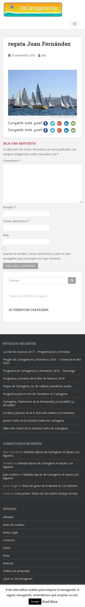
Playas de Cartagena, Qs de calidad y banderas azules (37, 386)
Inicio (6, 555)
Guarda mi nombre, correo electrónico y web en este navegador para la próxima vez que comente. (37, 256)
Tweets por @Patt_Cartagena (28, 296)
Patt (43, 55)
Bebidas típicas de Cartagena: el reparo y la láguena (41, 453)
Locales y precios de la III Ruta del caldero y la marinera (38, 413)
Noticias (8, 563)
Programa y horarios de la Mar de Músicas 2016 (34, 378)
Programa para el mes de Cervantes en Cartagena (35, 394)
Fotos (6, 548)
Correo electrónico (16, 221)
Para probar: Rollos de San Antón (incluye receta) (46, 493)
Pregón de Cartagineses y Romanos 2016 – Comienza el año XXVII (42, 361)
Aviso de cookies (14, 525)
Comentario (12, 160)
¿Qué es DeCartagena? (17, 579)
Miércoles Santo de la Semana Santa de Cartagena (35, 428)
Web (6, 235)
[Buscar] (72, 280)
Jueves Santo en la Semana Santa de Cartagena (33, 420)
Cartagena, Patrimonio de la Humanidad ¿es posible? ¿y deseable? (38, 403)
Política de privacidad (16, 571)
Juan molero (11, 474)
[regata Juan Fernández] (42, 94)
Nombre (9, 207)
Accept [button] (35, 601)
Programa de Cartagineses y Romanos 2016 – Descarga (39, 371)
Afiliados (8, 517)
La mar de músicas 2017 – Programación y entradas (36, 352)
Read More (50, 601)
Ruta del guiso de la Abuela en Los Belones (50, 486)
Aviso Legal (10, 532)
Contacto (9, 540)
